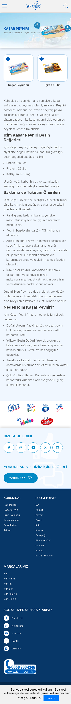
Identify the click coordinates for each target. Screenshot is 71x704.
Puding (39, 550)
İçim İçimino (10, 593)
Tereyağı (41, 535)
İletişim (7, 530)
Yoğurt (39, 509)
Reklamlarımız (11, 520)
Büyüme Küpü (43, 540)
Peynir (26, 33)
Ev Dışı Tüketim (44, 555)
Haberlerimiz (11, 509)
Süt (37, 504)
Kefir (38, 525)
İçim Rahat (9, 578)
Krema (39, 530)
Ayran (39, 520)
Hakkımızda (10, 504)
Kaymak (40, 545)
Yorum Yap (17, 478)
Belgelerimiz (10, 525)
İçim (6, 573)
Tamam (51, 698)
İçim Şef (8, 588)
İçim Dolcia (10, 598)
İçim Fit (7, 583)
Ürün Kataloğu (12, 514)
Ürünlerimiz (18, 33)
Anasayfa (7, 33)
